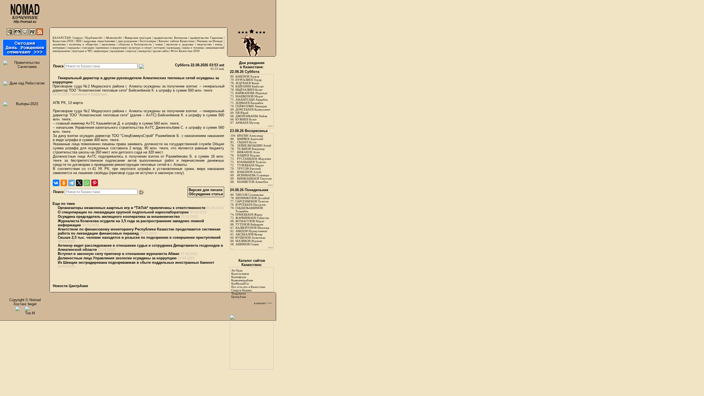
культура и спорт (140, 47)
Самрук (77, 37)
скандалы (73, 47)
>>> (270, 126)
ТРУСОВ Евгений (249, 168)
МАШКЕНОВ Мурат (249, 96)
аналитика (59, 44)
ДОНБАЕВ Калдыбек (249, 103)
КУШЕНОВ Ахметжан (250, 237)
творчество (204, 44)
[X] (79, 183)
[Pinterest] (94, 183)
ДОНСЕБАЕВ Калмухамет (252, 109)
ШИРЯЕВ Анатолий (250, 139)
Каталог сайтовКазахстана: (251, 262)
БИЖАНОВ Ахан (248, 152)
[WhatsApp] (87, 183)
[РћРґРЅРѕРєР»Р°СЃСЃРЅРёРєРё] (64, 183)
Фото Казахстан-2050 (185, 51)
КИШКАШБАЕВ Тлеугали (254, 178)
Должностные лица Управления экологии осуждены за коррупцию (117, 258)
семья (159, 44)
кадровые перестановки (99, 41)
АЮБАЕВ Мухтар (247, 122)
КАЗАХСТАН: (62, 37)
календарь (173, 47)
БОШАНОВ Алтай (249, 172)
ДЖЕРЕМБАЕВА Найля (251, 116)
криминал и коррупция (111, 47)
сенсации (88, 47)
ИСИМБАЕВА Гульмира (253, 175)
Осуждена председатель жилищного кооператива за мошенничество (119, 217)
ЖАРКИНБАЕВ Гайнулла (252, 217)
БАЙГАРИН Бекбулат (249, 86)
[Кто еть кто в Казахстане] (252, 368)
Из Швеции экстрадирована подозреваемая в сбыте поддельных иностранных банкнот (136, 262)
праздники (117, 51)
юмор (218, 44)
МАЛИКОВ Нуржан (248, 241)
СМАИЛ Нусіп (247, 142)
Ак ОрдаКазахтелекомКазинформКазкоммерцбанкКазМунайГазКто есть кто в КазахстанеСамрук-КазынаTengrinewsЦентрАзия (248, 283)
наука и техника (193, 47)
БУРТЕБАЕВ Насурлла (250, 204)
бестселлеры (148, 41)
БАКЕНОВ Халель (247, 76)
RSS (78, 41)
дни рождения (127, 41)
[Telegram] (71, 183)
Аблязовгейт (114, 37)
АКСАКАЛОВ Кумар (249, 234)
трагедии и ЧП (82, 51)
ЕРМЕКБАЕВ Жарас (249, 214)
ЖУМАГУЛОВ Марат (249, 221)
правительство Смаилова (206, 37)
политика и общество (83, 44)
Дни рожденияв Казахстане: (252, 65)
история (159, 47)
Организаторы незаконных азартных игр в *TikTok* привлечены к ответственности (131, 208)
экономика (108, 44)
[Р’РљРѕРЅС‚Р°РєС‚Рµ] (56, 183)
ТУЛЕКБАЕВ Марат (250, 165)
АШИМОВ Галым (247, 244)
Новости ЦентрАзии (70, 286)
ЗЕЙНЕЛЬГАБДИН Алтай (254, 145)
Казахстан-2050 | (64, 41)
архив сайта (161, 51)
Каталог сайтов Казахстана (177, 41)
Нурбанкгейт (94, 37)
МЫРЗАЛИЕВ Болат (249, 89)
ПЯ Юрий (241, 112)
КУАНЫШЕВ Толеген (251, 162)
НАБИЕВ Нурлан (248, 155)
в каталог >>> (263, 303)
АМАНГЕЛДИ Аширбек (251, 99)
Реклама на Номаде (210, 41)
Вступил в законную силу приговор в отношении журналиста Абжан (118, 254)
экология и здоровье (180, 44)
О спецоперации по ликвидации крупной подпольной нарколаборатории (123, 212)
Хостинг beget (25, 304)
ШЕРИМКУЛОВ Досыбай (252, 198)
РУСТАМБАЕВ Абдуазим (254, 158)
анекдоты (144, 51)
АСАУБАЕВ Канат (247, 83)
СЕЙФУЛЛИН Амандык (251, 106)
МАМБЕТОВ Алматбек (252, 181)
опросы (131, 51)
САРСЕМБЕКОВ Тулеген (251, 201)
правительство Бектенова (170, 37)
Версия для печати (205, 190)
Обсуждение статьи (206, 194)
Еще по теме (64, 204)
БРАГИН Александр (250, 135)
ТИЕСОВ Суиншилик (249, 194)
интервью (59, 47)
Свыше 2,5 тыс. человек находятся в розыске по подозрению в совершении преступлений (139, 237)
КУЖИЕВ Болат (246, 119)
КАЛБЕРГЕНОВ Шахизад (252, 227)
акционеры (101, 51)
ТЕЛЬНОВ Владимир (251, 148)
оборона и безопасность (135, 44)
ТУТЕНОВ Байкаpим (249, 224)
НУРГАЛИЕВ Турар (248, 79)
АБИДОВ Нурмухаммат (251, 231)
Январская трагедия (138, 37)
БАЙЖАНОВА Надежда (251, 93)
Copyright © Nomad (25, 300)
